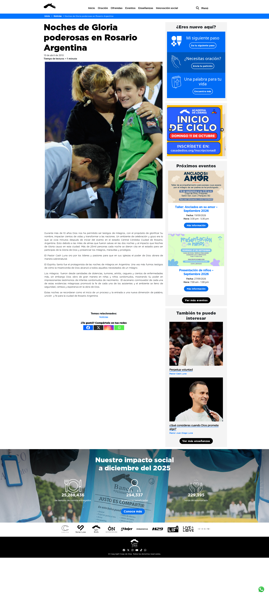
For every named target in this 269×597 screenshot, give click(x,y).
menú (204, 8)
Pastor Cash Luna (177, 374)
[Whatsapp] (119, 327)
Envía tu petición (203, 66)
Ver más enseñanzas (196, 441)
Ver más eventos (196, 300)
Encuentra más (202, 91)
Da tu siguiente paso (203, 45)
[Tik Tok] (141, 550)
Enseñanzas (145, 8)
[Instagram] (109, 327)
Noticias (103, 317)
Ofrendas (116, 8)
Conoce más (133, 511)
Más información (196, 225)
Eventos (130, 8)
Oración (103, 8)
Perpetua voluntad (181, 369)
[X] (98, 327)
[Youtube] (137, 550)
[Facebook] (88, 327)
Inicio (91, 8)
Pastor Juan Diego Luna (181, 433)
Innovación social (167, 8)
